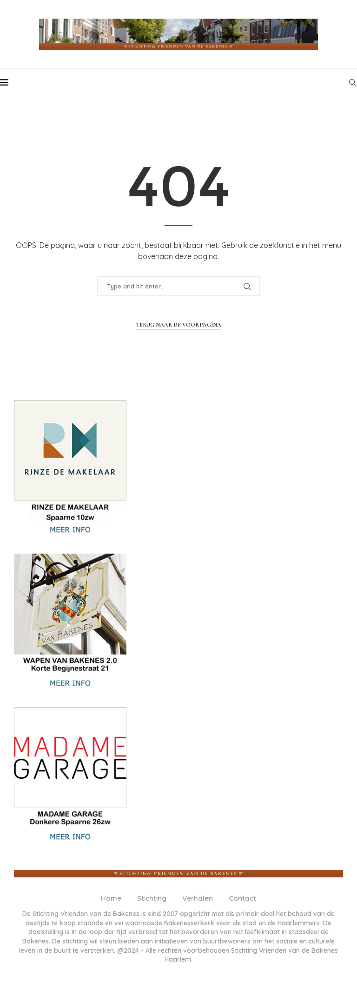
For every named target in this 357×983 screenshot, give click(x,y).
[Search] (352, 82)
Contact (242, 898)
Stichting (151, 898)
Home (111, 898)
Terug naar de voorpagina (178, 324)
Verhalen (197, 898)
